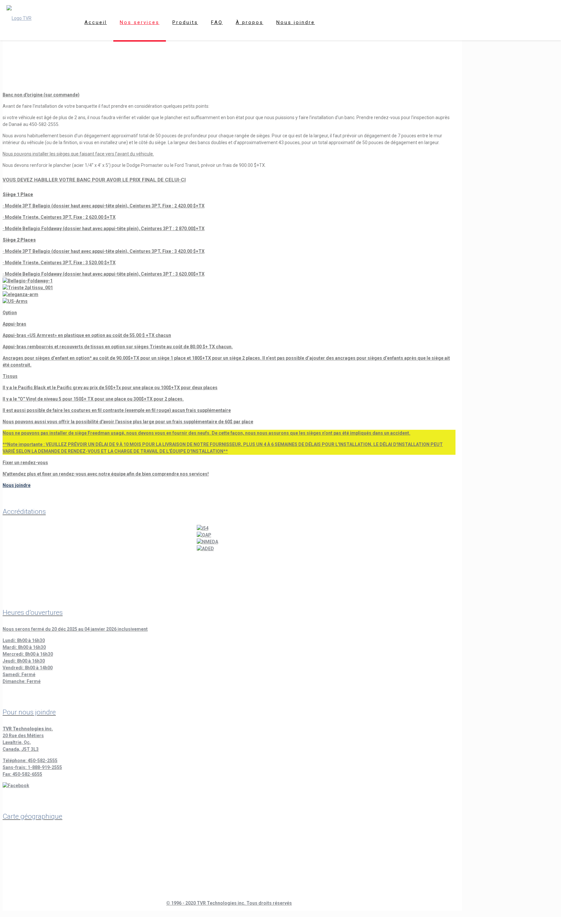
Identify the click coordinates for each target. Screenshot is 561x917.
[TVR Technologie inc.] (18, 18)
